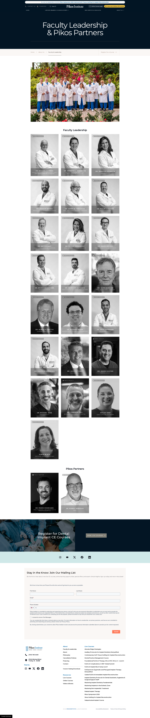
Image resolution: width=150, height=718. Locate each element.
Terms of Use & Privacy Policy (118, 709)
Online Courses (68, 680)
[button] (57, 10)
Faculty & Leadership (70, 649)
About (65, 652)
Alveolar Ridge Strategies (93, 649)
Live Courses (67, 677)
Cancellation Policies (69, 658)
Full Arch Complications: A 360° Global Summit (99, 664)
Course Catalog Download (71, 669)
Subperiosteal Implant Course (94, 700)
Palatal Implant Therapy (92, 691)
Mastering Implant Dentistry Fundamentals (98, 682)
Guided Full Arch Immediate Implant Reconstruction (101, 674)
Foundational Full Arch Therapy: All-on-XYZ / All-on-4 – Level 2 (104, 661)
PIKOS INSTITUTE (71, 709)
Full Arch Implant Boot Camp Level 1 (96, 667)
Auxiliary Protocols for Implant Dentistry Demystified (102, 652)
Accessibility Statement (102, 709)
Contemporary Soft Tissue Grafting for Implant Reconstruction (105, 655)
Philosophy (66, 655)
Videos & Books (68, 683)
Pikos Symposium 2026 (92, 694)
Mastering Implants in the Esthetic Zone (97, 685)
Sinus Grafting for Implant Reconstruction (98, 697)
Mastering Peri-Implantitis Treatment (97, 688)
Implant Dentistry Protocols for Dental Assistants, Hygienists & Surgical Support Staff (105, 678)
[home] (75, 6)
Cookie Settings (6, 716)
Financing (66, 661)
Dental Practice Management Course (97, 658)
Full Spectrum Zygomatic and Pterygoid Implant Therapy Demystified (103, 671)
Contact (65, 664)
